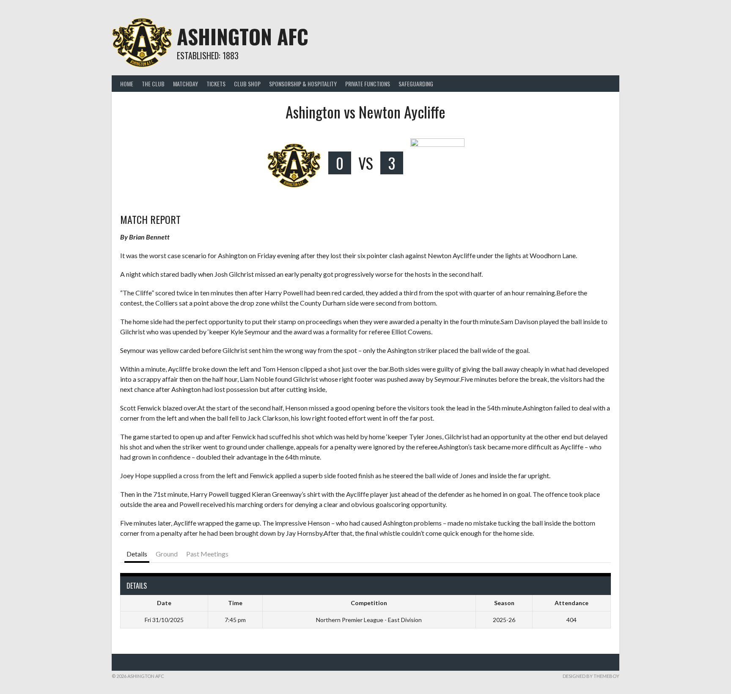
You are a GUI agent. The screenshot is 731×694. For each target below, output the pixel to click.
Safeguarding (415, 83)
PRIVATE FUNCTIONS (367, 83)
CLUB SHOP (247, 83)
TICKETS (215, 83)
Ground (167, 554)
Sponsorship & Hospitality (303, 83)
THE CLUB (153, 83)
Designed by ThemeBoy (591, 676)
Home (126, 83)
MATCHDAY (185, 83)
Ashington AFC (242, 36)
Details (136, 554)
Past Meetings (207, 554)
